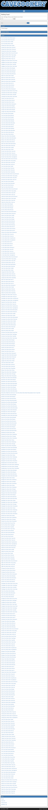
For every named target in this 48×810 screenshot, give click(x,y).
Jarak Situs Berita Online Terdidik (7, 268)
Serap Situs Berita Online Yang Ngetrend (8, 679)
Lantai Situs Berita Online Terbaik (7, 362)
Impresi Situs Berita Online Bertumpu (8, 224)
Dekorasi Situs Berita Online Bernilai (8, 141)
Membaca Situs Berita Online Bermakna (8, 398)
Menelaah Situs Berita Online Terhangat (8, 436)
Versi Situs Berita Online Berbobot (7, 749)
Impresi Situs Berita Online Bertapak (8, 222)
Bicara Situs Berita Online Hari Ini (7, 83)
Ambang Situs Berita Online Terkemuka (8, 49)
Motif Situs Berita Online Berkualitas (8, 532)
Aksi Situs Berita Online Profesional (7, 39)
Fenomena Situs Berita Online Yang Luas (8, 179)
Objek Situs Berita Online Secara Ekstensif (9, 560)
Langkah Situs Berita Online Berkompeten (9, 355)
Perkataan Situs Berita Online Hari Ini (8, 613)
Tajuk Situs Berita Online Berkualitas (8, 706)
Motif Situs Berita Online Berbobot (7, 530)
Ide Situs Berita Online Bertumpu (7, 209)
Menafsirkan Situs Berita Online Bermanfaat (9, 407)
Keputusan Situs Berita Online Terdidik (8, 313)
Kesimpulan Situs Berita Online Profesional (9, 319)
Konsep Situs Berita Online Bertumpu (8, 345)
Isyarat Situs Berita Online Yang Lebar (8, 260)
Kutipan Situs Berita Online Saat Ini (7, 351)
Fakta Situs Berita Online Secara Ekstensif (9, 158)
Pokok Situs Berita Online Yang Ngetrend (8, 649)
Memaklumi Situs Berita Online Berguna (8, 387)
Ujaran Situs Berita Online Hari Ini (7, 742)
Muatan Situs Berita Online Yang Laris (8, 540)
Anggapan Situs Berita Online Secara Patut (9, 60)
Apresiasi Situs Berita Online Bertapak (8, 71)
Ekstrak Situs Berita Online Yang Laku (8, 151)
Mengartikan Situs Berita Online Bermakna (9, 451)
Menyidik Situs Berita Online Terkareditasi (9, 521)
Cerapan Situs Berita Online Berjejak (8, 105)
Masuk (2, 798)
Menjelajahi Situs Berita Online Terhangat (8, 504)
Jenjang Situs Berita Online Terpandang (8, 277)
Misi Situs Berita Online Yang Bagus (8, 524)
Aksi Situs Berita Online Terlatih (7, 43)
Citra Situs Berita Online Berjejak (7, 113)
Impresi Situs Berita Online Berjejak (7, 219)
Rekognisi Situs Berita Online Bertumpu (8, 657)
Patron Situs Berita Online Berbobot (7, 591)
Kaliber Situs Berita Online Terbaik (7, 287)
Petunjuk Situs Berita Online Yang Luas (8, 634)
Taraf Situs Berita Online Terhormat (7, 721)
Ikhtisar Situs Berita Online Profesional (8, 213)
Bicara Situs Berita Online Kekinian (7, 85)
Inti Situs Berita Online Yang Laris (7, 236)
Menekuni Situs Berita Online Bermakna (8, 428)
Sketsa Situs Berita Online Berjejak (7, 689)
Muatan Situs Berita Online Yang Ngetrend (9, 543)
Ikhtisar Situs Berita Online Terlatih (7, 217)
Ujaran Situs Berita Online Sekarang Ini (8, 747)
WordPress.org (4, 804)
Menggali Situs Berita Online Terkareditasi (9, 483)
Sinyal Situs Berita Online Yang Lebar (8, 685)
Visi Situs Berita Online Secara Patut (8, 757)
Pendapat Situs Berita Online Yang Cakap (9, 604)
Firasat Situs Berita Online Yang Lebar (8, 192)
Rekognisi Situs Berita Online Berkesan (8, 653)
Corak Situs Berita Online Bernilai (7, 126)
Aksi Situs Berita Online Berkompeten (8, 37)
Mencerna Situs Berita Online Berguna (8, 419)
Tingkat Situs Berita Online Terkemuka (8, 738)
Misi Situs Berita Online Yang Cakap (8, 528)
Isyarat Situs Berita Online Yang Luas (8, 262)
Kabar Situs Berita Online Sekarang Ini (8, 285)
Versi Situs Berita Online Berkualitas (8, 751)
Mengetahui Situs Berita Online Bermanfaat (9, 475)
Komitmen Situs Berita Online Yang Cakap (9, 338)
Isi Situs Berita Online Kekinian (7, 243)
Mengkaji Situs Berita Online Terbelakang (8, 487)
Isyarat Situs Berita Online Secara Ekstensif (9, 256)
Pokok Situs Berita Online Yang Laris (8, 645)
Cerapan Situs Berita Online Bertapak (8, 109)
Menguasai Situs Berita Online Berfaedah (8, 492)
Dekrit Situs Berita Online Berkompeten (8, 143)
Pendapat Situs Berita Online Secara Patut (9, 598)
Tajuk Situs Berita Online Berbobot (7, 704)
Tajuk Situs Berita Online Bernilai (7, 709)
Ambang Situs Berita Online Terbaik (7, 45)
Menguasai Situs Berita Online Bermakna (8, 496)
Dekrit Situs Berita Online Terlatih (7, 149)
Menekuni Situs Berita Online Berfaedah (8, 424)
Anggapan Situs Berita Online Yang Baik (8, 64)
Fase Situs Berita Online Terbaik (7, 166)
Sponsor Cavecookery (43, 809)
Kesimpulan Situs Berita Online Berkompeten (9, 317)
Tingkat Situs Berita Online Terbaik (7, 734)
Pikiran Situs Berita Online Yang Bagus (8, 638)
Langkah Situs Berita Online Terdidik (8, 358)
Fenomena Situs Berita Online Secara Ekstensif (10, 173)
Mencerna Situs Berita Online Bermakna (8, 421)
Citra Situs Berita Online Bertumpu (7, 119)
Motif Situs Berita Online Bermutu (7, 534)
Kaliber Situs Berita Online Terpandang (8, 292)
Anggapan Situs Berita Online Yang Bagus (9, 62)
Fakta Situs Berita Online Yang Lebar (8, 162)
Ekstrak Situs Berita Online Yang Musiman (9, 154)
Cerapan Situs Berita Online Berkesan (8, 107)
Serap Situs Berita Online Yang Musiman (8, 677)
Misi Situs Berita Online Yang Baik (7, 526)
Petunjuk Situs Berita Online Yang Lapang (9, 630)
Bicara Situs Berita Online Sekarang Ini (8, 88)
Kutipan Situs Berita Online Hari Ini (7, 347)
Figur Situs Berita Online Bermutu (7, 185)
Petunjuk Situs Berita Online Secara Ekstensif (9, 628)
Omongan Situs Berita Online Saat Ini (8, 572)
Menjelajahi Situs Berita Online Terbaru (8, 500)
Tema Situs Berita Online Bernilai (7, 732)
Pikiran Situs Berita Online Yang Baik (8, 640)
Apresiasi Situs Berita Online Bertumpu (8, 73)
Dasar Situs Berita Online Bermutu (7, 132)
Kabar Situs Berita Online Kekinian (7, 281)
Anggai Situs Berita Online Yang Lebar (8, 56)
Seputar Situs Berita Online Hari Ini (7, 666)
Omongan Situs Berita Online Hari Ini (8, 568)
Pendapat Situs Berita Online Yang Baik (8, 602)
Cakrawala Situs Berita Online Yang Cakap (9, 96)
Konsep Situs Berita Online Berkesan (8, 341)
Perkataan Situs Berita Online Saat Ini (8, 617)
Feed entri (3, 800)
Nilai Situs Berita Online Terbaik (7, 553)
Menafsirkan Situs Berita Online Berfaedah (9, 402)
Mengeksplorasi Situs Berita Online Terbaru (9, 462)
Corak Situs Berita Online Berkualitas (8, 122)
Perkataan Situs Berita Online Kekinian (8, 615)
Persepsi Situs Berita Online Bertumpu (8, 626)
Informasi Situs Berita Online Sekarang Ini (9, 232)
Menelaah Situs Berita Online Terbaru (8, 432)
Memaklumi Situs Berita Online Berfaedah (9, 385)
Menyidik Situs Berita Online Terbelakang (8, 517)
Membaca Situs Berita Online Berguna (8, 396)
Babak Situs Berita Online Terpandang (8, 81)
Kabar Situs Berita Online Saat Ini (7, 283)
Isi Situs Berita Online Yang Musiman (8, 253)
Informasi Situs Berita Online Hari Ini (8, 226)
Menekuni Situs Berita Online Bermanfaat (8, 430)
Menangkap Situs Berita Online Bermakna (9, 413)
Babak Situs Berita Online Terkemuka (8, 79)
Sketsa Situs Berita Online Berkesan (8, 691)
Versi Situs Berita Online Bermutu (7, 753)
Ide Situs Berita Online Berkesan (7, 205)
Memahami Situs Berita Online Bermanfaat (9, 383)
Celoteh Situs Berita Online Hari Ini (7, 98)
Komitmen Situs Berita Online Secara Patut (9, 332)
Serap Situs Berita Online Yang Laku (8, 674)
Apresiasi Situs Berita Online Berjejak (8, 68)
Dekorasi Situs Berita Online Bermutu (8, 139)
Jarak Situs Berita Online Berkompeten (8, 264)
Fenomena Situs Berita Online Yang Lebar (9, 177)
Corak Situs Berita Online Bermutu (7, 124)
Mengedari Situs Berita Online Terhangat (8, 458)
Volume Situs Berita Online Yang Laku (8, 764)
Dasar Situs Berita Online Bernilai (7, 134)
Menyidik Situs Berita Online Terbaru (8, 515)
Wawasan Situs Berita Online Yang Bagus (9, 781)
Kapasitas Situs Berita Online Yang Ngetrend (9, 307)
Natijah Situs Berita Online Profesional (8, 547)
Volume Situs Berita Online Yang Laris (8, 766)
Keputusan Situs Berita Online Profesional (9, 311)
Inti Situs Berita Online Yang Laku (7, 234)
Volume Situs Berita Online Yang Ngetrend (9, 770)
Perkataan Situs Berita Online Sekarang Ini (9, 619)
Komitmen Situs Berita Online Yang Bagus (9, 334)
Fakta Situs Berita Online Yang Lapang (8, 160)
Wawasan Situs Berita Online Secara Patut (9, 779)
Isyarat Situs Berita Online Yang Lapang (8, 258)
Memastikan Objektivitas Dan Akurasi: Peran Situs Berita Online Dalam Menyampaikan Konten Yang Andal (20, 392)
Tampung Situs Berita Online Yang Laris (8, 713)
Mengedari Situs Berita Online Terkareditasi (9, 460)
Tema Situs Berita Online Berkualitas (8, 728)
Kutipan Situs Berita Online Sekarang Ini (8, 353)
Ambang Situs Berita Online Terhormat (8, 47)
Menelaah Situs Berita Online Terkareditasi (9, 438)
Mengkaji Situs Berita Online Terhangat (8, 489)
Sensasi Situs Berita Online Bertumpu (8, 664)
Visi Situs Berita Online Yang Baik (7, 760)
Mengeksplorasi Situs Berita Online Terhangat (9, 466)
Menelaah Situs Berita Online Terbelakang (9, 434)
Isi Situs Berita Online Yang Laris (7, 251)
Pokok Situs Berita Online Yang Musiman (8, 647)
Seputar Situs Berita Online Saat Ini (7, 670)
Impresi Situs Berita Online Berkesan (8, 221)
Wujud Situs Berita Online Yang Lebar (8, 791)
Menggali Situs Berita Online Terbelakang (8, 479)
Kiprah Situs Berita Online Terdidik (7, 328)
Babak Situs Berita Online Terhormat (8, 77)
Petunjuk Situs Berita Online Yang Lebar (8, 632)
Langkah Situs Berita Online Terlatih (7, 360)
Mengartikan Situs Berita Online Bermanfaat (9, 453)
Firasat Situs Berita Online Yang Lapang (8, 190)
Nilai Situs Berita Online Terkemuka (7, 557)
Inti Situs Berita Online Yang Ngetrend (8, 239)
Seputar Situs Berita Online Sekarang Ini (8, 672)
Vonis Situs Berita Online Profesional (8, 774)
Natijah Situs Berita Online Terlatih (7, 551)
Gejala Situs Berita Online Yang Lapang (8, 198)
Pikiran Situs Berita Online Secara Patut (8, 636)
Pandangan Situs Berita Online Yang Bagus (9, 585)
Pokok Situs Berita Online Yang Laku (8, 643)
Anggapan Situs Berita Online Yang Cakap (9, 66)
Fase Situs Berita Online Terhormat (7, 168)
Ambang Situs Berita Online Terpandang (8, 51)
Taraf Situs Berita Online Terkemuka (8, 723)
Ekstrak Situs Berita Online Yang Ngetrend (9, 156)
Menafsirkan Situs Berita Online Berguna (8, 404)
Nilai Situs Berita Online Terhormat (7, 555)
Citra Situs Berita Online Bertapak (7, 117)
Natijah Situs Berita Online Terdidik (7, 549)
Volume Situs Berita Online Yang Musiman (9, 768)
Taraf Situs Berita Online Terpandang (8, 725)
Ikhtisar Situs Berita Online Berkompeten (8, 211)
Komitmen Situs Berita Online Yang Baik (8, 336)
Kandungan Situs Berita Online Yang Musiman (9, 298)
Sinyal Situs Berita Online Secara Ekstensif (9, 681)
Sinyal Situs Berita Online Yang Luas (8, 687)
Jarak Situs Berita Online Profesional (8, 266)
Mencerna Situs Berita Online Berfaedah (8, 417)
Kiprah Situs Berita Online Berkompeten (8, 324)
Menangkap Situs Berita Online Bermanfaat (9, 415)
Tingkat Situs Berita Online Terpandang (8, 740)
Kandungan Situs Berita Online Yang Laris (9, 296)
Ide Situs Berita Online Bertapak (7, 207)
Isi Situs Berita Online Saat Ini (6, 245)
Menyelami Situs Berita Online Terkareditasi (9, 513)
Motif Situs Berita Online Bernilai (7, 536)
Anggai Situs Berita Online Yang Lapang (8, 54)
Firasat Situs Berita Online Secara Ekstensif (9, 188)
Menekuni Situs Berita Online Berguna (8, 426)
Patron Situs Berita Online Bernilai (7, 596)
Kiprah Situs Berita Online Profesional (8, 326)
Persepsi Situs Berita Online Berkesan (8, 623)
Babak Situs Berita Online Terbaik (7, 75)
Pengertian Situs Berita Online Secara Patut (9, 606)
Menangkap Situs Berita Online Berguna (8, 411)
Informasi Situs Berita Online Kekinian (8, 228)
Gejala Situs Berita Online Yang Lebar (8, 200)
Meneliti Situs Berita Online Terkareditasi (8, 445)
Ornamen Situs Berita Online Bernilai (8, 581)
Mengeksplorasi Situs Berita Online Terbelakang (10, 464)
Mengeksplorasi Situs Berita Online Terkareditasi (10, 468)
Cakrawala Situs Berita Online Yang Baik (8, 94)
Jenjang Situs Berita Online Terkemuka (8, 275)
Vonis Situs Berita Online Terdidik (7, 776)
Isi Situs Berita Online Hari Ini (6, 241)
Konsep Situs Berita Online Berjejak (7, 339)
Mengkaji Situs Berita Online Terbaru (8, 485)
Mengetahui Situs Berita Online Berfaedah (9, 470)
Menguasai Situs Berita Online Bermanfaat (9, 498)
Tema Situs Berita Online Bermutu (7, 730)
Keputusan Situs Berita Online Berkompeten (9, 309)
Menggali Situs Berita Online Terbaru (8, 477)
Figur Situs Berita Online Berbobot (7, 181)
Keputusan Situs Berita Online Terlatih (8, 315)
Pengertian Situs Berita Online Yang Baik (8, 609)
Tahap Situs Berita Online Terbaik (7, 696)
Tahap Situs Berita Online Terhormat (8, 698)
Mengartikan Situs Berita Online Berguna (8, 449)
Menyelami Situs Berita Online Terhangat (8, 511)
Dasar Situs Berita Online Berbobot (7, 128)
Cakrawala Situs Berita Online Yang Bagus (9, 92)
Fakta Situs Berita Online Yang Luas (8, 164)
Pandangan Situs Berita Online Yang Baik (8, 587)
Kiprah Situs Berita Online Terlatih (7, 330)
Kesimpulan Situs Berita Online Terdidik (8, 321)
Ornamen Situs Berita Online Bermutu (8, 579)
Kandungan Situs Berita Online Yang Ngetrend (9, 300)
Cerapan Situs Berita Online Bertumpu (8, 111)
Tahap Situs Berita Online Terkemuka (8, 700)
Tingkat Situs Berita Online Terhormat (8, 736)
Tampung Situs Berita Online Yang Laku (8, 711)
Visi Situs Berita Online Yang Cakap (7, 762)
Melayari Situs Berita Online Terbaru (7, 370)
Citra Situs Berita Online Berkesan (7, 115)
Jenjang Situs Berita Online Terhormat (8, 273)
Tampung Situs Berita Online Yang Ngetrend (9, 717)
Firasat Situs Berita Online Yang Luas (8, 194)
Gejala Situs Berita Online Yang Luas (8, 202)
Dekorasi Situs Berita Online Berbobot (8, 136)
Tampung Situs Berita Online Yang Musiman (9, 715)
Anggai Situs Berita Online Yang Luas (8, 58)
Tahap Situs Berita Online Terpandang (8, 702)
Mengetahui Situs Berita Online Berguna (8, 472)
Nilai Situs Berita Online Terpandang (7, 558)
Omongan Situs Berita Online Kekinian (8, 570)
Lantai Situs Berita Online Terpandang (8, 368)
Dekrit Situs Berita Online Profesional (8, 145)
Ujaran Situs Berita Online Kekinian (7, 743)
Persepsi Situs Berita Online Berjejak (8, 621)
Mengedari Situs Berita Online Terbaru (8, 455)
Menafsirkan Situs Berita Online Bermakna (9, 406)
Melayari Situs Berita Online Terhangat (8, 373)
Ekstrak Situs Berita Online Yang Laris (8, 153)
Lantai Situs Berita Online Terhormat (8, 364)
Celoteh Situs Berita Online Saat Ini (7, 102)
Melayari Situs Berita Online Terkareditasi (8, 375)
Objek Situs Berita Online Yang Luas (8, 566)
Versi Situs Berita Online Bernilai (7, 755)
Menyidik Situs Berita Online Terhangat (8, 519)
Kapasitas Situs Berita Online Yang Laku (8, 302)
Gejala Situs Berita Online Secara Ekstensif (9, 196)
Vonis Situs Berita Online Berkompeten (8, 772)
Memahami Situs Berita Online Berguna (8, 379)
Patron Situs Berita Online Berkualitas (8, 592)
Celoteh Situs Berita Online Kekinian (8, 100)
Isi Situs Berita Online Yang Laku (7, 249)
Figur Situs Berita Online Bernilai (7, 187)
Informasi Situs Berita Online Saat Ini (8, 230)
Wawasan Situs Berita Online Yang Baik (8, 783)
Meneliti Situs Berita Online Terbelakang (8, 441)
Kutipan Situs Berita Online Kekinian (8, 349)
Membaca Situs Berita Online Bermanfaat (8, 400)
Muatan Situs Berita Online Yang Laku (8, 538)
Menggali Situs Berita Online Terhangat (8, 481)
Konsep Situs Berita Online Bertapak (8, 343)
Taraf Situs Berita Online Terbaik (7, 719)
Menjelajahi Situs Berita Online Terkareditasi (9, 506)
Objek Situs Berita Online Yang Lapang (8, 562)
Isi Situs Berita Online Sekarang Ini (7, 247)
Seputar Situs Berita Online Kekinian (8, 668)
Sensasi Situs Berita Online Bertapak (8, 662)
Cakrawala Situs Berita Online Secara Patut (9, 90)
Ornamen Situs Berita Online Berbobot (8, 575)
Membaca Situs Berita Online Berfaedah (8, 394)
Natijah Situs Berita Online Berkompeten (8, 545)
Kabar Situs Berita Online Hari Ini (7, 279)
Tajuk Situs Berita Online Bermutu (7, 708)
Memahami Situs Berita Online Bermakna (8, 381)
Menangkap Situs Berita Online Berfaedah (9, 409)
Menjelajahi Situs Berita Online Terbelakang (9, 502)
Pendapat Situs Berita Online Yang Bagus (9, 600)
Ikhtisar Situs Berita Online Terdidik (7, 215)
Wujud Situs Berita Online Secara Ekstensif (9, 787)
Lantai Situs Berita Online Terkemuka (8, 366)
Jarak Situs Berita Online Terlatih (7, 270)
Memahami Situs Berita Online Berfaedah (8, 377)
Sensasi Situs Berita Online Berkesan (8, 660)
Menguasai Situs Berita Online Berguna (8, 494)
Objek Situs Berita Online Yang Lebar (8, 564)
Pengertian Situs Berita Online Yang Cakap (9, 611)
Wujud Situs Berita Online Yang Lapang (8, 789)
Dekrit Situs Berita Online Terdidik (7, 147)
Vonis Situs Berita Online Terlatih (7, 777)
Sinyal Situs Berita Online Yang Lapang (8, 683)
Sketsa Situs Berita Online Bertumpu (8, 694)
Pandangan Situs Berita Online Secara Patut (9, 583)
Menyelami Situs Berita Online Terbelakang (9, 509)
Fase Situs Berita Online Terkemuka (8, 170)
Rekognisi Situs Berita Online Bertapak (8, 655)
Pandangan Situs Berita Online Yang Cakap (9, 589)
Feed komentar (4, 802)
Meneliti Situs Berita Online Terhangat (8, 443)
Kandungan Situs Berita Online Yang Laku (9, 294)
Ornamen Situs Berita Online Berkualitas (8, 577)
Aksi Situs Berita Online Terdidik (7, 41)
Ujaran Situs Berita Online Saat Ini (7, 745)
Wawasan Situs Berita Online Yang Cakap (9, 785)
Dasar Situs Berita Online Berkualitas (8, 130)
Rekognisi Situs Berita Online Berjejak (8, 651)
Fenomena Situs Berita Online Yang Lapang (9, 175)
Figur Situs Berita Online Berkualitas (8, 183)
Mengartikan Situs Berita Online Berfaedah (9, 447)
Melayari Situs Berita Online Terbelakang (8, 372)
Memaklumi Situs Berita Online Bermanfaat (9, 390)
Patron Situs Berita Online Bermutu (7, 594)
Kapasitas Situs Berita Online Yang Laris (8, 304)
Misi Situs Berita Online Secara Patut (8, 523)
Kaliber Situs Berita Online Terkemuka (8, 290)
